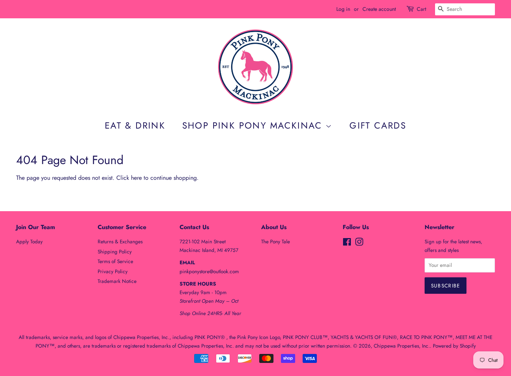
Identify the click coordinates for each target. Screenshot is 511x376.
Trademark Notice (117, 281)
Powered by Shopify (454, 345)
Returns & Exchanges (120, 241)
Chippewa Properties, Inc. (402, 345)
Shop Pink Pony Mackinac (254, 125)
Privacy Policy (113, 271)
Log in (343, 9)
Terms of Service (115, 261)
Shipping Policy (115, 251)
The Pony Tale (275, 241)
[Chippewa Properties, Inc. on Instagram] (359, 243)
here (136, 177)
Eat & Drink (135, 125)
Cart (421, 9)
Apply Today (29, 241)
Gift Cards (377, 125)
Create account (379, 9)
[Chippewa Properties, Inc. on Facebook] (347, 243)
